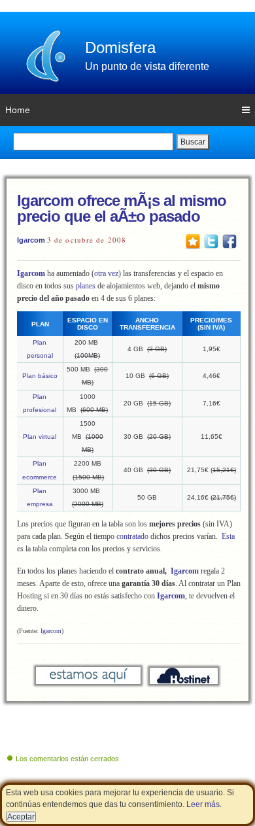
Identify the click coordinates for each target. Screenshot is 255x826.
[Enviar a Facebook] (229, 240)
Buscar (192, 141)
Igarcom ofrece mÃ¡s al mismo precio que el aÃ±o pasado (121, 208)
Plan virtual (39, 436)
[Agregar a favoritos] (193, 240)
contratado (132, 536)
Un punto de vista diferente (147, 66)
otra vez (106, 273)
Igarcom (31, 240)
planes (85, 285)
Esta (228, 536)
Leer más (203, 804)
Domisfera (120, 47)
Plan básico (40, 375)
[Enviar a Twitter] (211, 240)
